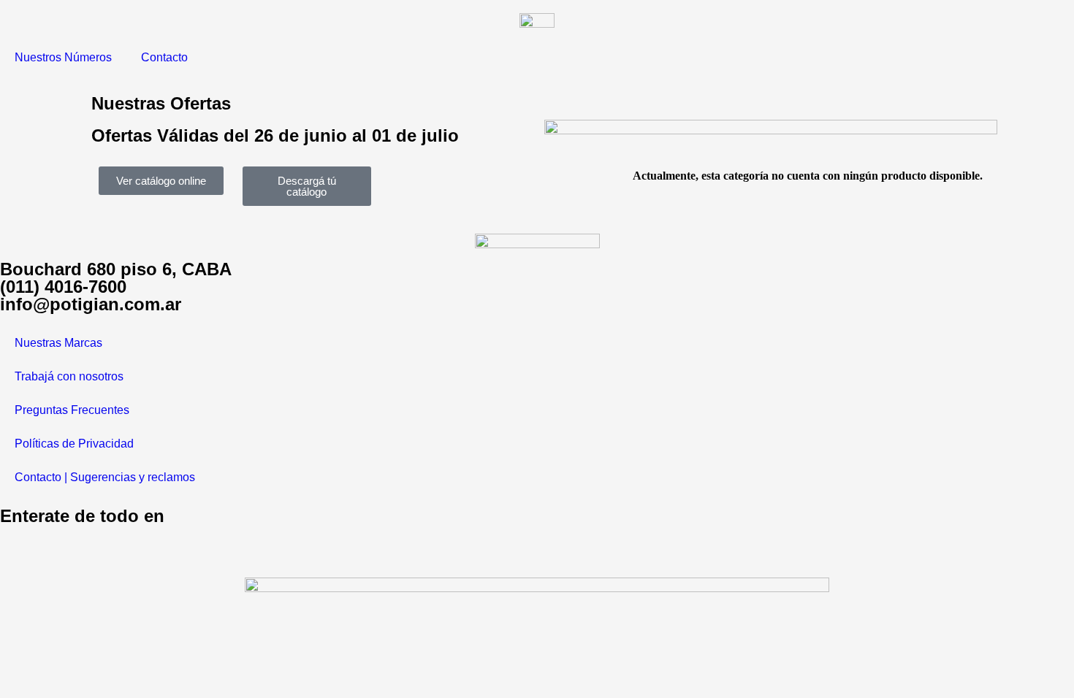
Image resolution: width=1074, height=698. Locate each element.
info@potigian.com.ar (90, 304)
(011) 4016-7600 (63, 286)
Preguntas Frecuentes (72, 410)
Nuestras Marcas (58, 343)
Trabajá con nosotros (69, 376)
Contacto (164, 57)
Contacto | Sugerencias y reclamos (105, 477)
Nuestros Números (63, 57)
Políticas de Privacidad (74, 443)
